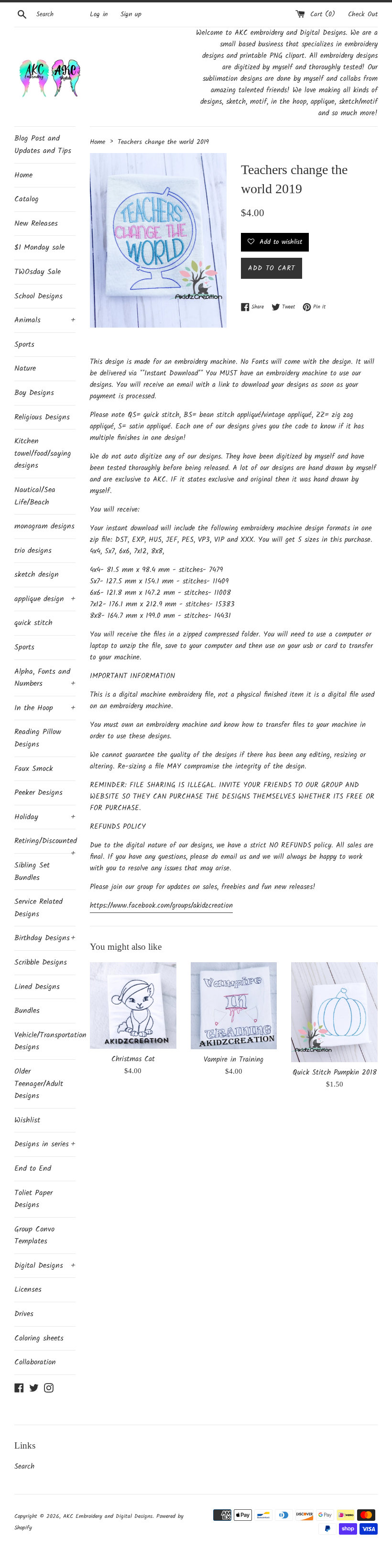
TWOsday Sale (37, 272)
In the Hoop (45, 708)
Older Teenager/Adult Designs (38, 1084)
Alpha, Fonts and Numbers (45, 678)
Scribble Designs (40, 962)
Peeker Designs (38, 793)
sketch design (36, 575)
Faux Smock (33, 769)
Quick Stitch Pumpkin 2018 (335, 1072)
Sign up (131, 15)
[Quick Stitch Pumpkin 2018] (334, 1012)
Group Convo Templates (34, 1235)
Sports (24, 345)
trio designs (33, 551)
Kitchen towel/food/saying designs (42, 453)
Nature (25, 368)
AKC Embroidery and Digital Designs (107, 1516)
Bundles (27, 1011)
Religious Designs (42, 417)
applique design (45, 599)
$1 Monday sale (39, 247)
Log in (99, 15)
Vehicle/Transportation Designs (45, 1041)
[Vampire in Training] (234, 1005)
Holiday (45, 817)
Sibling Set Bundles (32, 871)
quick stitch (33, 623)
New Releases (36, 224)
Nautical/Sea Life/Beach (34, 496)
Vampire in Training (233, 1060)
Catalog (26, 199)
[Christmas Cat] (133, 1005)
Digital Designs (45, 1266)
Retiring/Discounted (45, 844)
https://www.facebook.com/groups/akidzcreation (161, 906)
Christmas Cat (133, 1059)
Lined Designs (37, 987)
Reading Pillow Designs (37, 738)
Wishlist (27, 1120)
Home (23, 175)
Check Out (363, 15)
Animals (45, 320)
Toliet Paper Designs (33, 1199)
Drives (23, 1314)
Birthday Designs (45, 938)
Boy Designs (34, 393)
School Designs (38, 296)
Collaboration (35, 1362)
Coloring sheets (39, 1338)
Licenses (28, 1290)
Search (24, 1466)
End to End (32, 1169)
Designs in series (45, 1144)
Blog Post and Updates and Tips (42, 144)
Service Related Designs (38, 908)
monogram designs (44, 526)
